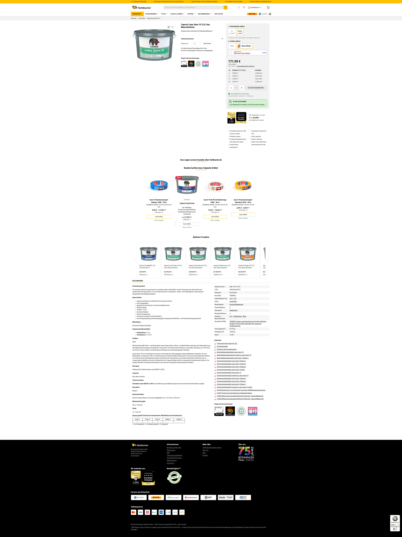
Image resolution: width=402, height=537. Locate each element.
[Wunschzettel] (243, 7)
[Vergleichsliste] (238, 7)
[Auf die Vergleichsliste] (168, 27)
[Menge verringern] (231, 87)
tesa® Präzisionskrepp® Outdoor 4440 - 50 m (159, 201)
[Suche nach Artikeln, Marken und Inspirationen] (225, 7)
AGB (168, 453)
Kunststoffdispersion (236, 304)
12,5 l (231, 298)
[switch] (395, 529)
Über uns (205, 450)
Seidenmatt (233, 310)
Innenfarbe (233, 292)
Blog (204, 453)
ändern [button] (264, 52)
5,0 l (235, 298)
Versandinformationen (174, 458)
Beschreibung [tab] (137, 281)
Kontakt (205, 455)
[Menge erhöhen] (241, 87)
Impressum (170, 463)
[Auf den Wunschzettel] (172, 27)
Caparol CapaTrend (187, 203)
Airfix (244, 316)
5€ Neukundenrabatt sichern (212, 448)
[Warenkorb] (268, 7)
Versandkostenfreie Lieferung (245, 66)
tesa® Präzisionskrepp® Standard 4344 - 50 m (243, 201)
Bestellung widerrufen (174, 448)
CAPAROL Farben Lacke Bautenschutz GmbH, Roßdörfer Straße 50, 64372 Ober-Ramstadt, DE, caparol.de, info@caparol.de (248, 324)
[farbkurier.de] (142, 7)
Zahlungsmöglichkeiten (174, 455)
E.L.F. (231, 316)
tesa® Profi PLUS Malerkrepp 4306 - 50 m (215, 201)
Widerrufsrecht (172, 460)
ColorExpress (237, 316)
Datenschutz (171, 450)
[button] (254, 7)
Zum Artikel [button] (159, 217)
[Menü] (398, 516)
